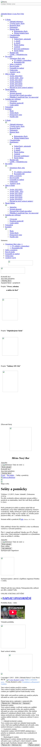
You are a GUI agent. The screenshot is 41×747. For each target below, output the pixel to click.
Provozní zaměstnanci (21, 49)
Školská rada (14, 52)
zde (22, 519)
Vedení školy (14, 113)
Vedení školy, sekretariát (22, 39)
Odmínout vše (16, 703)
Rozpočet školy (15, 25)
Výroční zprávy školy (17, 23)
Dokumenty (14, 27)
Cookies (4, 684)
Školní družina (19, 45)
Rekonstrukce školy (21, 31)
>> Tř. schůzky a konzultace (19, 246)
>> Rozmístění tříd (16, 248)
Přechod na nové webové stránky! (21, 87)
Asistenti (17, 47)
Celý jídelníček (6, 548)
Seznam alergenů (15, 93)
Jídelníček (13, 91)
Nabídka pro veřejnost (13, 215)
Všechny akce (6, 281)
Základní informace (16, 21)
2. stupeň (17, 43)
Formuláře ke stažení (17, 68)
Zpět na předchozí (9, 477)
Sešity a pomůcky (16, 64)
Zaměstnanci (14, 37)
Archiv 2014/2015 (16, 85)
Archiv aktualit (6, 467)
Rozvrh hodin (14, 66)
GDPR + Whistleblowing (18, 54)
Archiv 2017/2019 (16, 80)
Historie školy (14, 29)
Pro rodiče (8, 164)
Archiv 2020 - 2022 (16, 78)
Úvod (3, 475)
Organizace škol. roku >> (14, 244)
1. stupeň (17, 41)
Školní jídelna (19, 51)
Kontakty (8, 227)
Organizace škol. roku (17, 58)
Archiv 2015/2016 (16, 84)
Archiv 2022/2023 (16, 76)
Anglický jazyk (15, 72)
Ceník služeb (14, 105)
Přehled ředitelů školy (21, 33)
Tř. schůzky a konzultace (22, 60)
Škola (12, 111)
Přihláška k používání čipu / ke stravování (24, 97)
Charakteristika (15, 35)
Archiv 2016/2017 (16, 82)
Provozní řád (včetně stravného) (21, 95)
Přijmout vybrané (34, 745)
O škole (8, 120)
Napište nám (14, 117)
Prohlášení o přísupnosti (30, 682)
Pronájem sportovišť (17, 103)
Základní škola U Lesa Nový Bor (12, 14)
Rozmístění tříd (19, 62)
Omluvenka (14, 70)
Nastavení (26, 703)
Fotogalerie (9, 225)
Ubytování (13, 101)
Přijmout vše (6, 703)
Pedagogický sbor (16, 115)
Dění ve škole (10, 185)
